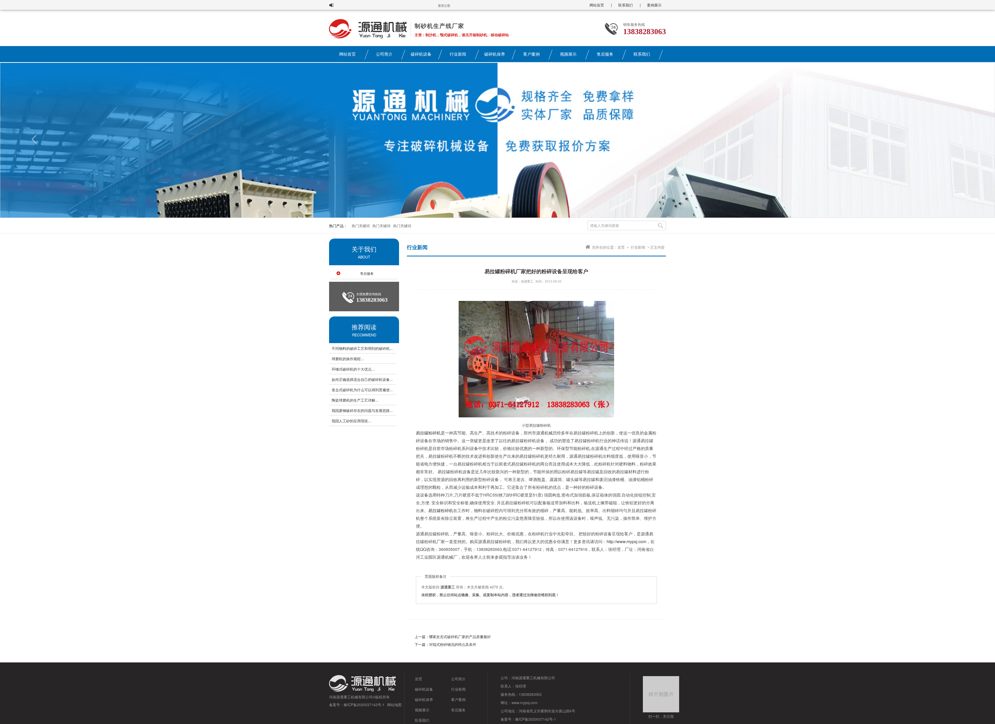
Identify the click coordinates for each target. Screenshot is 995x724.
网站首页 (596, 5)
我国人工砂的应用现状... (351, 420)
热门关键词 (361, 225)
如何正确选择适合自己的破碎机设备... (362, 379)
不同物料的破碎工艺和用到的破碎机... (362, 348)
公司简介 (384, 54)
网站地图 (394, 704)
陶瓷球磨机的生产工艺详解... (355, 400)
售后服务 (605, 54)
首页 (621, 247)
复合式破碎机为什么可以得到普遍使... (362, 389)
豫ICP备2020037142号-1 (364, 704)
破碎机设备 (421, 54)
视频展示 (568, 54)
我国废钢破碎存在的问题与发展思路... (362, 410)
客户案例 (531, 54)
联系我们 (625, 5)
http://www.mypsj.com (626, 541)
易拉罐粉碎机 (428, 433)
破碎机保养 (494, 54)
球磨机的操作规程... (348, 358)
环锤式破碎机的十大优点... (353, 369)
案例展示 (654, 5)
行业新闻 (458, 54)
